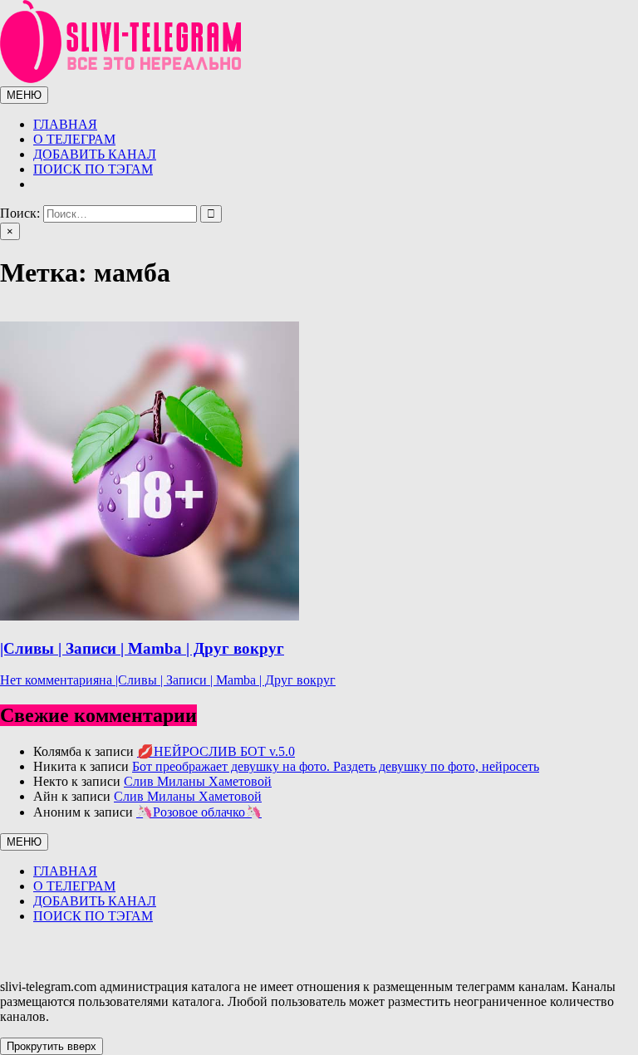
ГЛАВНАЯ (65, 124)
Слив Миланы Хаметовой (198, 781)
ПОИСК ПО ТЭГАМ (93, 169)
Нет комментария (168, 680)
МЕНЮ (24, 95)
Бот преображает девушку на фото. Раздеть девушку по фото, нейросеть (335, 766)
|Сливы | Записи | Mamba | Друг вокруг (142, 648)
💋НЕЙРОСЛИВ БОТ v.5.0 (216, 751)
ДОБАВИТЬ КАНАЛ (94, 154)
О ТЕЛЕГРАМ (74, 139)
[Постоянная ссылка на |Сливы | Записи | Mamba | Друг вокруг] (149, 616)
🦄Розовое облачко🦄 (199, 812)
